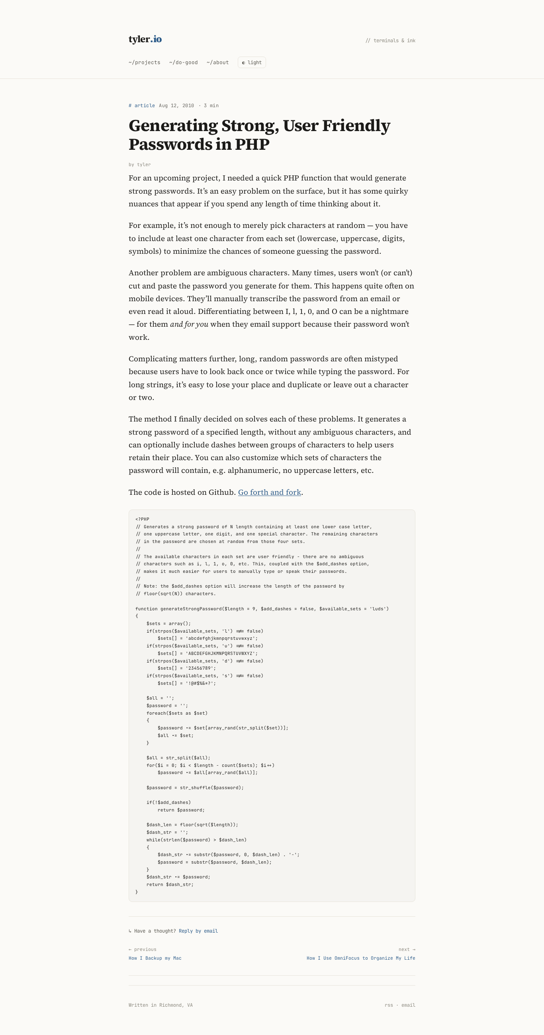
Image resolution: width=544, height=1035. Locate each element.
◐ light (252, 62)
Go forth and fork (269, 492)
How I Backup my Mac (155, 953)
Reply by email (198, 930)
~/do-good (183, 62)
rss (389, 1005)
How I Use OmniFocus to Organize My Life (361, 953)
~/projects (144, 62)
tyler (145, 38)
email (408, 1005)
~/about (218, 62)
